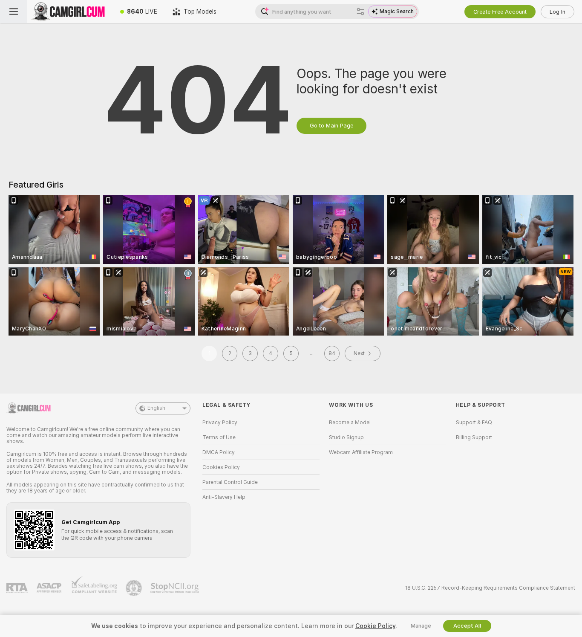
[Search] (360, 11)
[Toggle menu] (13, 11)
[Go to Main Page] (69, 11)
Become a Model (350, 423)
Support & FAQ (474, 423)
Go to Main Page (331, 125)
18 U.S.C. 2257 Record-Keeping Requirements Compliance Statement (490, 588)
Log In (557, 12)
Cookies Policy (221, 467)
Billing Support (474, 437)
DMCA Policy (218, 452)
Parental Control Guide (230, 482)
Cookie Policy (375, 626)
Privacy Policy (219, 423)
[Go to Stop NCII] (175, 588)
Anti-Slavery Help (223, 497)
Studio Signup (346, 437)
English (156, 408)
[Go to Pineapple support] (135, 588)
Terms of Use (219, 437)
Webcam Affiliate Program (361, 452)
